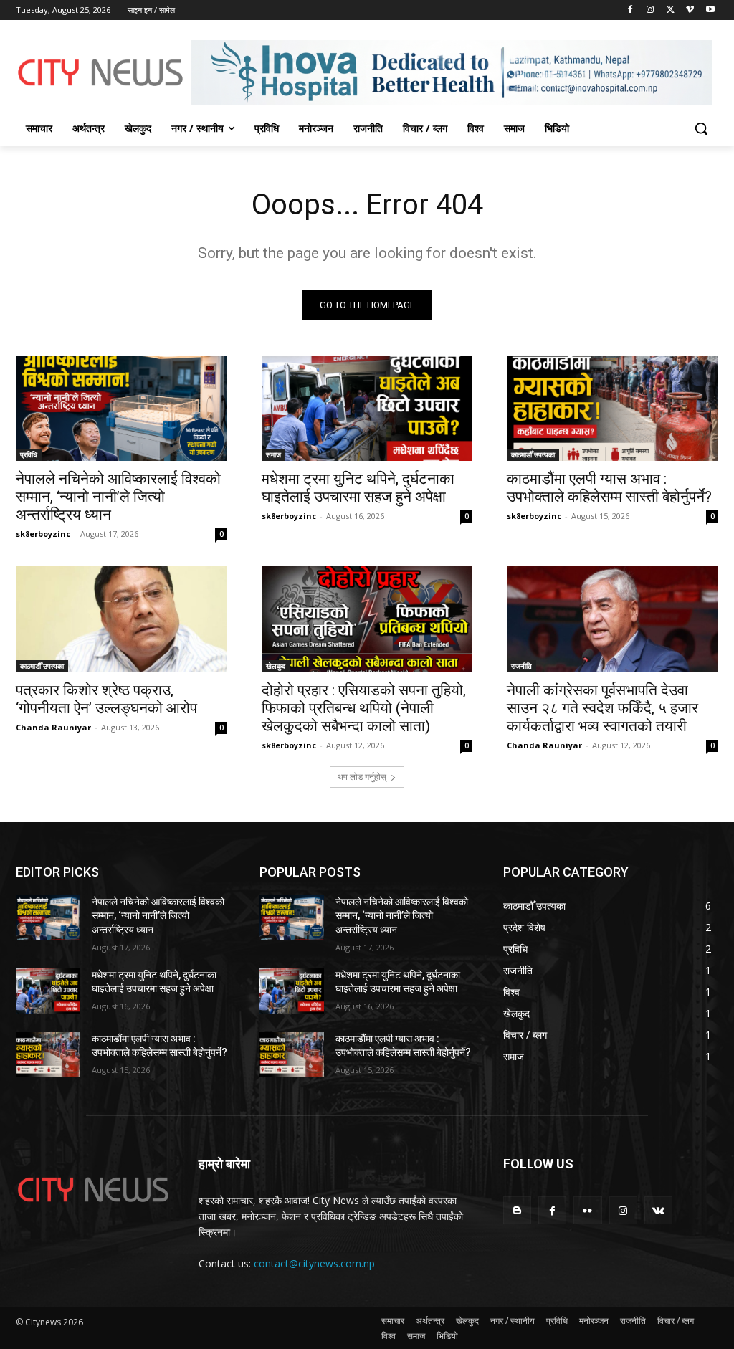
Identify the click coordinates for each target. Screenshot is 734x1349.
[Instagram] (650, 10)
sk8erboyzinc (43, 533)
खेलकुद (275, 666)
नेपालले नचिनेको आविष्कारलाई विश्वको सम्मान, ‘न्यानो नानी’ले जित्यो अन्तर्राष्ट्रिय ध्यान (118, 496)
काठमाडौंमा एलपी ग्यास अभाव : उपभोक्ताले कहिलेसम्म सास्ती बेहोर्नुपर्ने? (609, 487)
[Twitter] (670, 10)
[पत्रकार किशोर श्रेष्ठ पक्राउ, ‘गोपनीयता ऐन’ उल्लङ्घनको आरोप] (121, 619)
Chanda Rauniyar (53, 727)
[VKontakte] (658, 1210)
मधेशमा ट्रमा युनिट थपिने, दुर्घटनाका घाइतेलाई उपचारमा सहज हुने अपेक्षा (358, 487)
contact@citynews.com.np (314, 1263)
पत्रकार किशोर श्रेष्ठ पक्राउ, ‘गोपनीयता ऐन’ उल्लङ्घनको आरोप (106, 699)
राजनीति (521, 666)
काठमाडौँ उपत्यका (533, 454)
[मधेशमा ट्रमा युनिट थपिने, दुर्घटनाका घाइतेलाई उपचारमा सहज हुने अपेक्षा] (367, 408)
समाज (273, 454)
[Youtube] (710, 10)
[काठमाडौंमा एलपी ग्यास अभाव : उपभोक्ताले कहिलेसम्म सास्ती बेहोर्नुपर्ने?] (612, 408)
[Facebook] (630, 10)
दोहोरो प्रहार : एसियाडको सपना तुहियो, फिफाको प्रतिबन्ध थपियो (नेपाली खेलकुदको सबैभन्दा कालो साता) (364, 708)
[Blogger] (517, 1210)
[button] (701, 128)
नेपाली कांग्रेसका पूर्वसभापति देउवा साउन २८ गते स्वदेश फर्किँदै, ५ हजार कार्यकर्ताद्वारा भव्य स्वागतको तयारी (602, 708)
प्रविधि (28, 454)
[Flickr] (587, 1210)
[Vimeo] (690, 10)
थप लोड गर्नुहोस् (362, 777)
